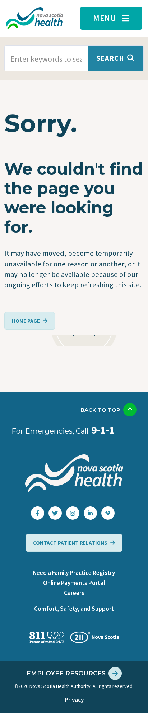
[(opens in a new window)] (37, 513)
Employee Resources (66, 673)
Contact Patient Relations (70, 542)
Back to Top (100, 409)
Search (110, 57)
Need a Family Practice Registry (74, 573)
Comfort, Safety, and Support (74, 609)
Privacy (74, 700)
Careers (74, 593)
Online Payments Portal (74, 583)
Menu (104, 18)
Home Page (26, 320)
